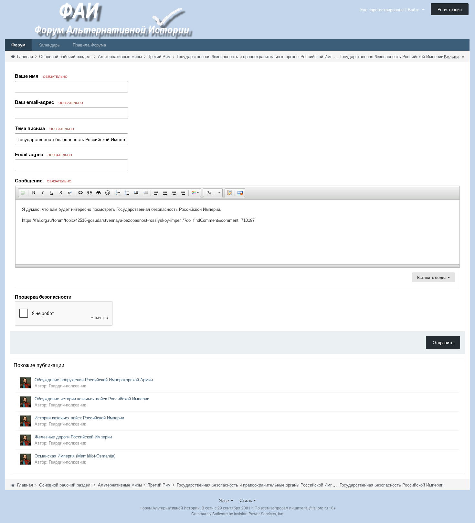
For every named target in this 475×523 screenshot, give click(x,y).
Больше (452, 57)
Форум (18, 45)
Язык (225, 500)
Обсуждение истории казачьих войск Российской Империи (92, 398)
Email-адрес (43, 154)
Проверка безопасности (43, 296)
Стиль (246, 500)
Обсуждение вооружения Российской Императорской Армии (94, 379)
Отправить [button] (443, 342)
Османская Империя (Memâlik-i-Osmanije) (75, 456)
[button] (22, 193)
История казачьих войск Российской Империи (79, 418)
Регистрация (450, 9)
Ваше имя (41, 75)
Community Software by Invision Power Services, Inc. (237, 513)
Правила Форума (89, 45)
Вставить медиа (432, 277)
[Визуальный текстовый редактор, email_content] (237, 232)
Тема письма (44, 128)
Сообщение (43, 180)
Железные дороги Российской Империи (73, 437)
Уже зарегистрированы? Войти (391, 9)
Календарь (49, 45)
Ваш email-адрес (49, 102)
